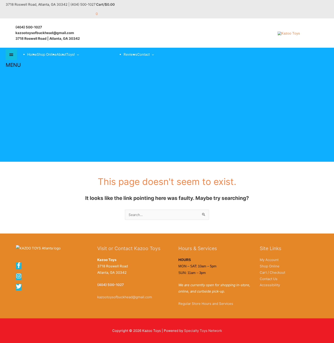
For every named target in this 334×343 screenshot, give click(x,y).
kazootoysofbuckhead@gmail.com (124, 297)
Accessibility (270, 285)
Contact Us (268, 279)
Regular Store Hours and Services (205, 303)
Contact (143, 54)
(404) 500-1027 (110, 285)
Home (32, 54)
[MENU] (11, 54)
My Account (269, 260)
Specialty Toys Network (203, 330)
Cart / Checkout (272, 272)
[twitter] (19, 288)
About (61, 54)
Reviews (130, 54)
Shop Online (47, 54)
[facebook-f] (20, 267)
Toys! (70, 54)
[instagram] (20, 277)
